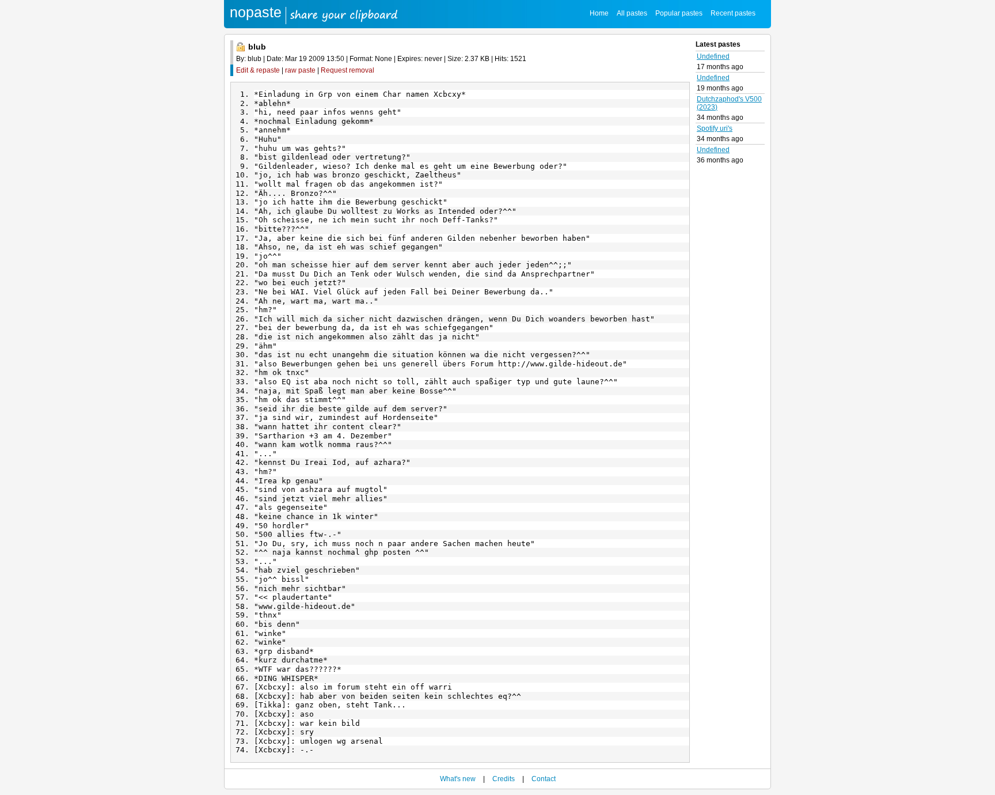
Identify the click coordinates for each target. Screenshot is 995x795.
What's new (458, 779)
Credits (503, 779)
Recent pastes (733, 13)
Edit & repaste (258, 70)
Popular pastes (678, 13)
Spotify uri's (714, 128)
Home (599, 13)
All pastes (632, 13)
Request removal (347, 70)
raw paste (300, 70)
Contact (543, 779)
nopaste (256, 12)
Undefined (713, 56)
